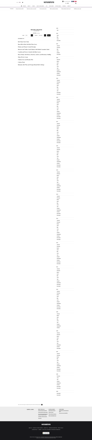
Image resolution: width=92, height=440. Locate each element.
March (58, 61)
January (58, 45)
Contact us (46, 427)
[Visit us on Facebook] (71, 1)
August (58, 111)
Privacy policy (60, 427)
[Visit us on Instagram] (74, 1)
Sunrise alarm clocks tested (43, 412)
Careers (39, 429)
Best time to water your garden (31, 8)
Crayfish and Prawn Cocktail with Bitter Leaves (29, 52)
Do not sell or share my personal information (51, 429)
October (58, 52)
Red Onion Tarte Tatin (23, 42)
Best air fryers (51, 412)
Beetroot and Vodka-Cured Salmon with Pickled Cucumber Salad (33, 49)
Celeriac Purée (21, 62)
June (58, 38)
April (58, 35)
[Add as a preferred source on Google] (46, 433)
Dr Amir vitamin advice (43, 8)
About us (30, 427)
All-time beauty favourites (42, 410)
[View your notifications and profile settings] (23, 2)
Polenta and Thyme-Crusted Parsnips (27, 47)
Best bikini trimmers (52, 410)
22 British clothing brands (42, 416)
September (59, 71)
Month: (36, 35)
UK (41, 404)
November (59, 75)
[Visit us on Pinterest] (75, 1)
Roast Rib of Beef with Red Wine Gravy (27, 44)
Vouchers (39, 418)
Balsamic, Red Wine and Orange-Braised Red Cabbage (31, 65)
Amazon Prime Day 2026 (19, 8)
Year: (23, 35)
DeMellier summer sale (77, 8)
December (59, 40)
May (57, 37)
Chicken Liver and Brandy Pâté (25, 59)
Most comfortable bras (52, 415)
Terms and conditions (53, 427)
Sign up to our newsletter (63, 413)
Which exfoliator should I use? (66, 8)
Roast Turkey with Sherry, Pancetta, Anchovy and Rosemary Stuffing (34, 54)
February (58, 47)
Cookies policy (35, 429)
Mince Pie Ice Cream (23, 57)
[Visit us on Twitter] (73, 1)
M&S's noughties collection (54, 8)
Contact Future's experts (38, 427)
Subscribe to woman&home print (64, 411)
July (57, 30)
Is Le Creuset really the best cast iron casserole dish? (43, 414)
